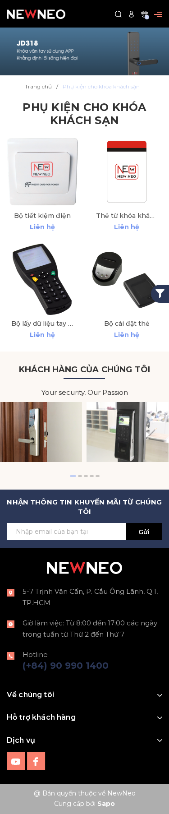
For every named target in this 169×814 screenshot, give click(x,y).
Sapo (106, 804)
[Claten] (84, 50)
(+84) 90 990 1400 (66, 665)
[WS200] (41, 432)
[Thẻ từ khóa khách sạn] (127, 171)
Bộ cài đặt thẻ (127, 323)
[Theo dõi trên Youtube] (17, 760)
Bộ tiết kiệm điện (42, 216)
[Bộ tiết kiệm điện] (42, 171)
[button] (73, 476)
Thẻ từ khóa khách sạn (127, 216)
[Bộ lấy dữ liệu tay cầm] (42, 279)
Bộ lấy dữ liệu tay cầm (42, 323)
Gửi (144, 532)
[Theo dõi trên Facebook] (36, 760)
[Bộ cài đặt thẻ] (127, 279)
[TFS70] (128, 432)
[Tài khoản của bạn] (131, 13)
